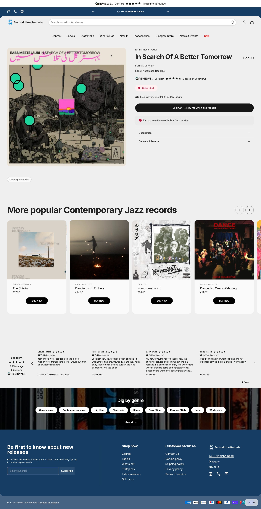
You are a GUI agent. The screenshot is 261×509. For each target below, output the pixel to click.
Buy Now (37, 300)
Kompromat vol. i (149, 288)
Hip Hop (99, 410)
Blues (136, 410)
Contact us (172, 453)
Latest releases (131, 474)
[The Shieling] (36, 250)
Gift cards (128, 479)
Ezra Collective (208, 284)
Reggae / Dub (178, 410)
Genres (126, 453)
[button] (32, 363)
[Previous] (93, 11)
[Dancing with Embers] (99, 250)
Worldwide (215, 410)
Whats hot (128, 463)
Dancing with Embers (89, 288)
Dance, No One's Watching (218, 288)
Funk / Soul (155, 410)
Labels (126, 459)
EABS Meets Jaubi (146, 49)
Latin (197, 410)
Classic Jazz (46, 410)
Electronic (118, 410)
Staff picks (128, 469)
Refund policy (173, 459)
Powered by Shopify (48, 502)
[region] (143, 363)
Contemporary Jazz (19, 179)
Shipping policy (174, 463)
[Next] (167, 11)
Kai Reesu (142, 284)
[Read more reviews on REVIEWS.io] (17, 373)
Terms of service (175, 474)
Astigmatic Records (153, 70)
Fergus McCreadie (22, 284)
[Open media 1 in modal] (66, 107)
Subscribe (67, 471)
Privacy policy (174, 469)
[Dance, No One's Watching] (224, 250)
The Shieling (21, 288)
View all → (130, 422)
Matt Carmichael (84, 284)
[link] (221, 456)
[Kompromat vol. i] (161, 250)
